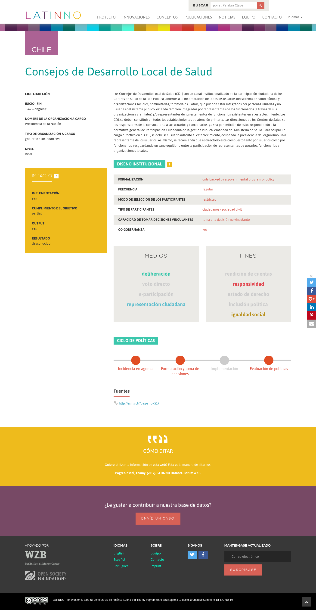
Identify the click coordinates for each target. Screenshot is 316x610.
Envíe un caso (157, 519)
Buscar (200, 5)
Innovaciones (136, 17)
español (119, 559)
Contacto (272, 17)
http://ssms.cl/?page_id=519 (139, 403)
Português (121, 566)
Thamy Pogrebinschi (149, 599)
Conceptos (167, 17)
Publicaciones (198, 17)
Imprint (156, 566)
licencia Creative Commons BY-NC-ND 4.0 (207, 599)
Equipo (248, 17)
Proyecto (106, 17)
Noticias (227, 17)
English (119, 553)
